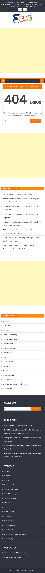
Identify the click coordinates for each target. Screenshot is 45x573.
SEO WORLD (31, 570)
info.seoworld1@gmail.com (16, 553)
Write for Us (29, 4)
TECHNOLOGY (8, 371)
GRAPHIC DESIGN (9, 348)
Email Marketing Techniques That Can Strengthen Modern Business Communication (21, 200)
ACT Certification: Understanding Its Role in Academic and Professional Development (22, 231)
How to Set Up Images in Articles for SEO (17, 194)
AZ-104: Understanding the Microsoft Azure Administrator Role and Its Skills (18, 247)
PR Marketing (7, 353)
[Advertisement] (22, 50)
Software (6, 366)
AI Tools (6, 321)
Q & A (17, 2)
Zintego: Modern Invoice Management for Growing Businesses (21, 208)
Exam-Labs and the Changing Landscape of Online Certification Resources (21, 239)
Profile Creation (33, 2)
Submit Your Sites (29, 7)
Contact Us (39, 4)
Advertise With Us (15, 7)
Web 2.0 (10, 2)
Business (6, 330)
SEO (4, 357)
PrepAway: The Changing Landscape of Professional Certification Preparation (22, 223)
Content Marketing (10, 335)
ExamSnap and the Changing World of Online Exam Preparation (21, 216)
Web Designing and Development (15, 384)
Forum (23, 2)
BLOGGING (6, 326)
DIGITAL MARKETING (10, 339)
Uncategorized (8, 375)
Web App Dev (8, 380)
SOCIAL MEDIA (8, 362)
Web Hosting (7, 389)
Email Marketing (9, 344)
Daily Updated (18, 4)
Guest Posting (7, 4)
